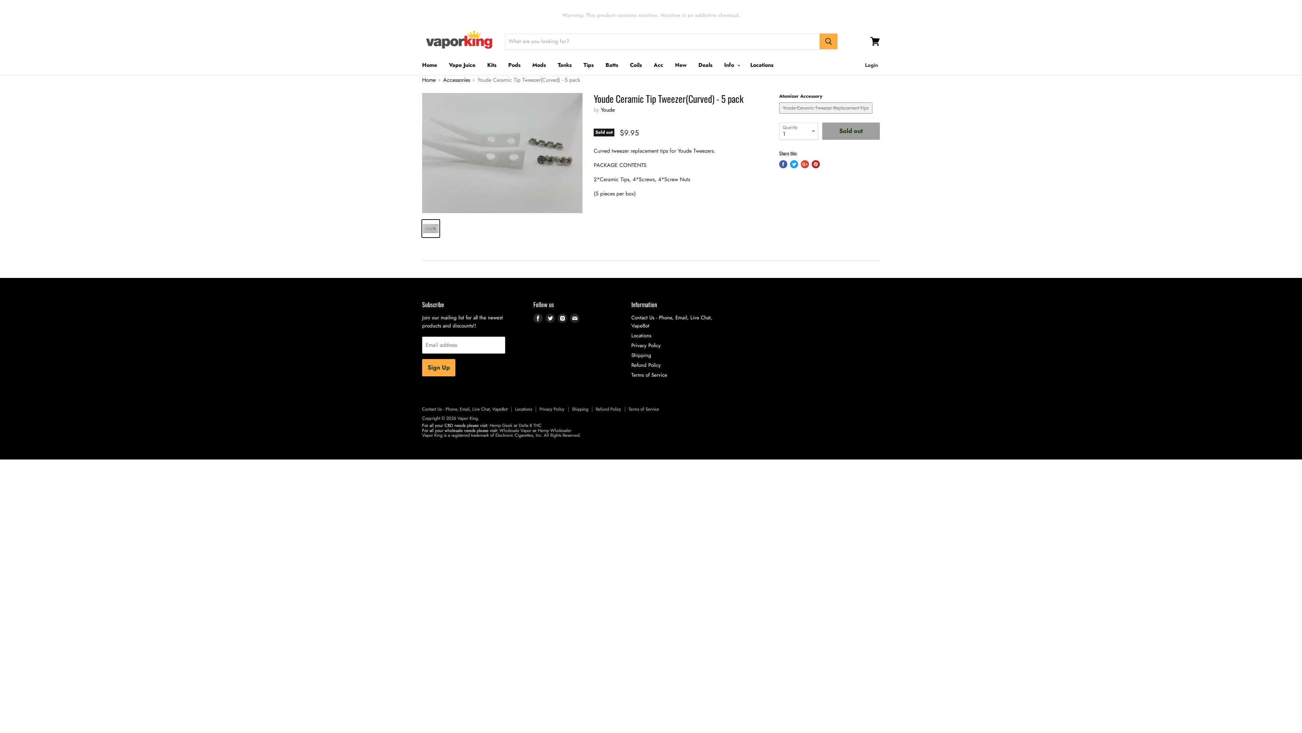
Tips (589, 65)
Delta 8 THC (530, 425)
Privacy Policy (646, 345)
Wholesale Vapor (515, 430)
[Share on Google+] (805, 164)
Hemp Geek (501, 425)
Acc (658, 65)
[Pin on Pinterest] (816, 164)
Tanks (565, 65)
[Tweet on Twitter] (794, 164)
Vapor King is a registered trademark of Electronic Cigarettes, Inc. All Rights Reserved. (501, 435)
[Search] (828, 41)
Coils (636, 65)
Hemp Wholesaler (554, 430)
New (681, 65)
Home (429, 65)
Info (730, 65)
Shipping (641, 355)
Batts (612, 65)
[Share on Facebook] (783, 164)
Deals (705, 65)
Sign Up (439, 367)
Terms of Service (649, 375)
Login (871, 65)
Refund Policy (646, 365)
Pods (514, 65)
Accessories (456, 80)
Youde (608, 110)
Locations (761, 65)
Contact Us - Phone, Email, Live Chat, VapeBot (465, 409)
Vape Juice (462, 65)
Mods (539, 65)
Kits (491, 65)
